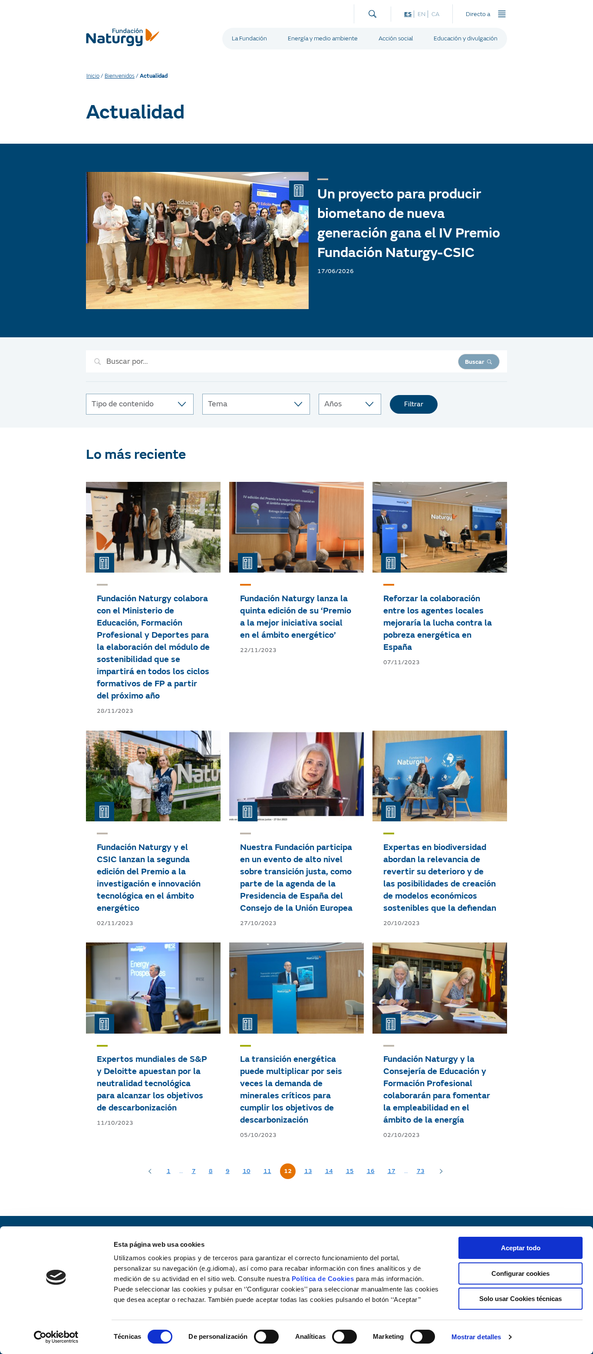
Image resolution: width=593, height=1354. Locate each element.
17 (391, 1171)
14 (329, 1171)
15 (350, 1171)
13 (308, 1171)
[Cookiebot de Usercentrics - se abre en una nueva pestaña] (56, 1337)
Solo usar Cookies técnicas (520, 1298)
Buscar (474, 362)
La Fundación (249, 38)
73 (421, 1171)
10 (246, 1171)
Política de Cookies (323, 1278)
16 (371, 1171)
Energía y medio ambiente (323, 38)
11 (267, 1171)
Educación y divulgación (465, 38)
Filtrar (413, 404)
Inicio (92, 75)
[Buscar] (372, 12)
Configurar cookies (520, 1273)
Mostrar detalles (476, 1337)
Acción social (396, 38)
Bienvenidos (120, 75)
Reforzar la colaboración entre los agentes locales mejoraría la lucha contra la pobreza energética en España (437, 622)
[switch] (266, 1337)
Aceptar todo (520, 1248)
